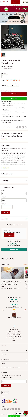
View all (25, 264)
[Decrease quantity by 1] (8, 85)
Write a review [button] (14, 249)
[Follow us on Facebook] (2, 409)
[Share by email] (26, 127)
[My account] (19, 9)
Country (3, 190)
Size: (4, 73)
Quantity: (3, 85)
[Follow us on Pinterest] (11, 409)
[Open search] (16, 9)
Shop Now (7, 2)
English (3, 392)
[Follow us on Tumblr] (19, 409)
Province (3, 197)
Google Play (14, 17)
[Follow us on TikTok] (16, 409)
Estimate (6, 212)
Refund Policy (4, 219)
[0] (25, 9)
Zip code (3, 203)
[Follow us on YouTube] (13, 409)
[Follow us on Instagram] (8, 409)
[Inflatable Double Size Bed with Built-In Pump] (14, 315)
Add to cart (14, 94)
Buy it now (14, 98)
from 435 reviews (14, 301)
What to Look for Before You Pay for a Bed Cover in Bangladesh (11, 284)
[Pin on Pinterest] (20, 127)
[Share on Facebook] (17, 127)
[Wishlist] (22, 9)
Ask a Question (10, 235)
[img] (14, 299)
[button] (3, 310)
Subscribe (6, 385)
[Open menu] (2, 9)
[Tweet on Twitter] (23, 127)
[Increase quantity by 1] (16, 85)
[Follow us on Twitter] (5, 409)
